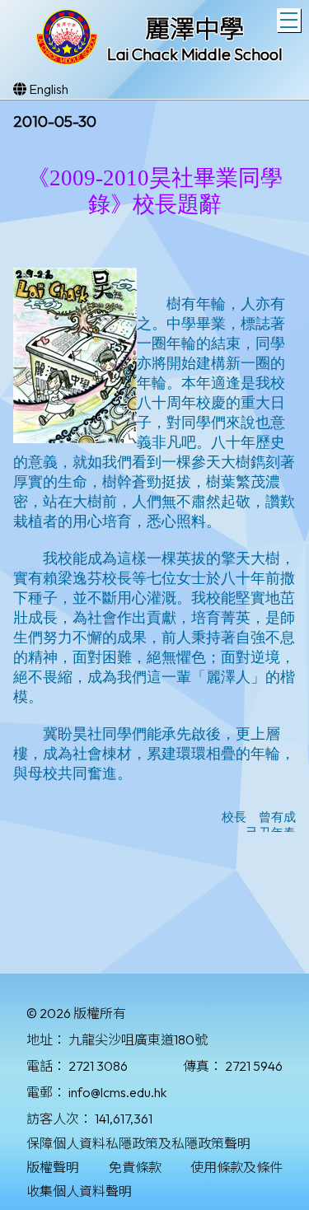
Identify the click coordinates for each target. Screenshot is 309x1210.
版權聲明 (52, 1167)
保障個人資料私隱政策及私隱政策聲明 (138, 1143)
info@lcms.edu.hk (117, 1092)
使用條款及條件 (236, 1167)
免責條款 (135, 1167)
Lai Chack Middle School (195, 54)
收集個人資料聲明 (79, 1191)
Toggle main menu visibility (289, 20)
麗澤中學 (194, 28)
